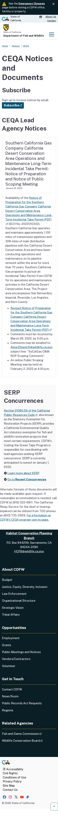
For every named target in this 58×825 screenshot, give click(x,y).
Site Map (9, 785)
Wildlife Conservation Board (29, 740)
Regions (7, 710)
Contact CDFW (12, 689)
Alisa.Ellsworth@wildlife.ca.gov (31, 347)
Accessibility (14, 769)
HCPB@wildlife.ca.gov (29, 551)
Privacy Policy (12, 781)
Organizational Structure (18, 600)
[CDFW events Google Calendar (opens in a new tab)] (41, 17)
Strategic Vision (13, 607)
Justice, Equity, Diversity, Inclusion (24, 587)
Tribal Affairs (11, 614)
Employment (10, 638)
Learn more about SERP (23, 473)
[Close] (53, 4)
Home (5, 46)
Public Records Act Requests (22, 703)
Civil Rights (10, 773)
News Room (10, 696)
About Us (50, 16)
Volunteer (8, 666)
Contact (51, 20)
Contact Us (10, 789)
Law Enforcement (14, 593)
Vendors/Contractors (16, 659)
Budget (7, 579)
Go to (26, 479)
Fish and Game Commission (29, 733)
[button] (13, 105)
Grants (6, 645)
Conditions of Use (14, 777)
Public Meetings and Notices (21, 652)
